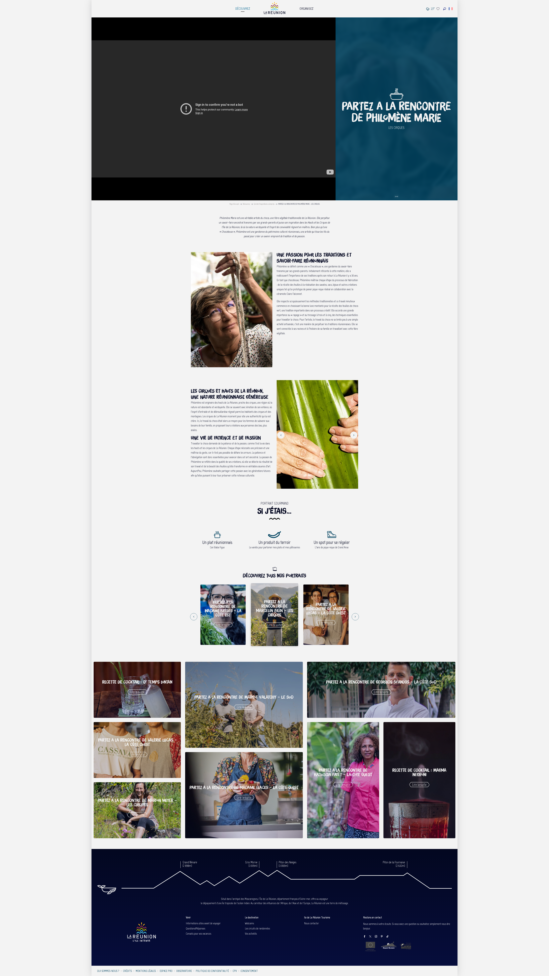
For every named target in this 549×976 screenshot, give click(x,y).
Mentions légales (146, 970)
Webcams (249, 923)
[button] (444, 8)
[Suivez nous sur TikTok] (389, 937)
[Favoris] (438, 9)
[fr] (451, 9)
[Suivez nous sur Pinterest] (383, 937)
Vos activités (251, 933)
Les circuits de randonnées (257, 928)
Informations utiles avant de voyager (203, 923)
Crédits (127, 970)
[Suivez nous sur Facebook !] (366, 937)
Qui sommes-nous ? (108, 970)
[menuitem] (242, 8)
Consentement (249, 970)
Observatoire (184, 970)
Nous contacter (311, 923)
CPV (235, 970)
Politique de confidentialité (212, 970)
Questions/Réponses (195, 928)
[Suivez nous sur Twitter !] (372, 937)
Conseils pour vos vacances (198, 933)
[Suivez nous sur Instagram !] (377, 937)
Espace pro (166, 970)
